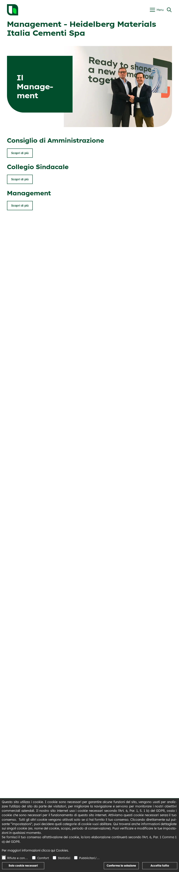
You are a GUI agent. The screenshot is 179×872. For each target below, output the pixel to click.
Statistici (64, 858)
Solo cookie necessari (23, 865)
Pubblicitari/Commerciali (89, 858)
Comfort (43, 858)
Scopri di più (19, 153)
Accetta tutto (160, 865)
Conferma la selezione (121, 865)
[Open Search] (169, 10)
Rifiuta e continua (17, 858)
